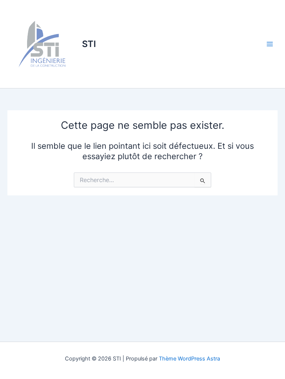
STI (89, 43)
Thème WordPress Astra (189, 358)
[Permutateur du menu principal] (270, 44)
